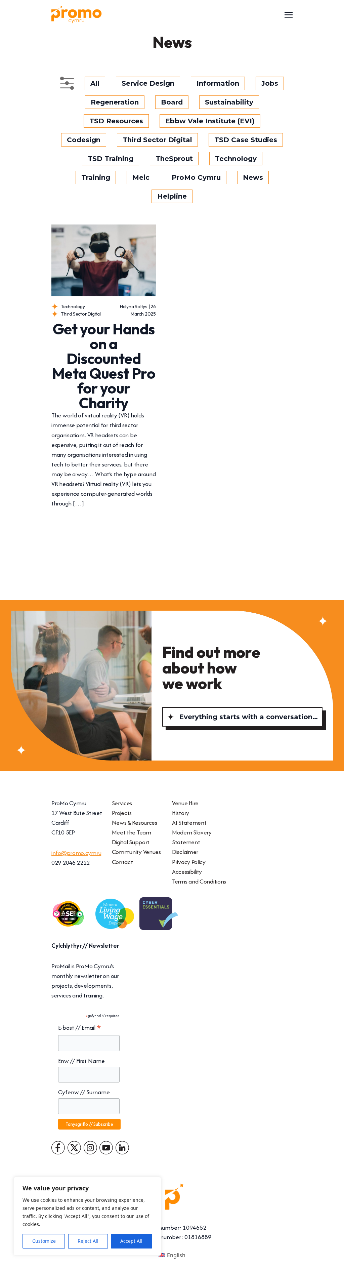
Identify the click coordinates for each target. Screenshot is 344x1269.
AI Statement (189, 822)
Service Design (148, 83)
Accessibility (187, 871)
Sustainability (229, 102)
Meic (140, 177)
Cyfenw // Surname (84, 1092)
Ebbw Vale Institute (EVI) (210, 121)
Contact (122, 861)
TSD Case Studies (245, 140)
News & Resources (134, 822)
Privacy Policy (189, 861)
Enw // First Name (81, 1060)
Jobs (269, 83)
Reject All (88, 1241)
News (253, 177)
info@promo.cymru (76, 852)
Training (95, 177)
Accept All (131, 1241)
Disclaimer (185, 851)
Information (218, 83)
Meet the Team (131, 832)
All (94, 83)
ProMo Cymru (196, 177)
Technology (236, 159)
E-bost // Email (79, 1028)
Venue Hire (185, 803)
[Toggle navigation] (289, 14)
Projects (122, 812)
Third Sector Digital (157, 140)
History (180, 812)
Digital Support (131, 842)
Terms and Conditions (199, 881)
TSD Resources (116, 121)
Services (122, 803)
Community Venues (136, 851)
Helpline (172, 196)
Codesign (83, 140)
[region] (87, 1216)
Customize (44, 1241)
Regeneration (115, 102)
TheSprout (174, 159)
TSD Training (110, 159)
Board (172, 102)
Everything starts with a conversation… (248, 717)
